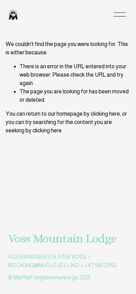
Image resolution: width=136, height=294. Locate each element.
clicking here (105, 114)
